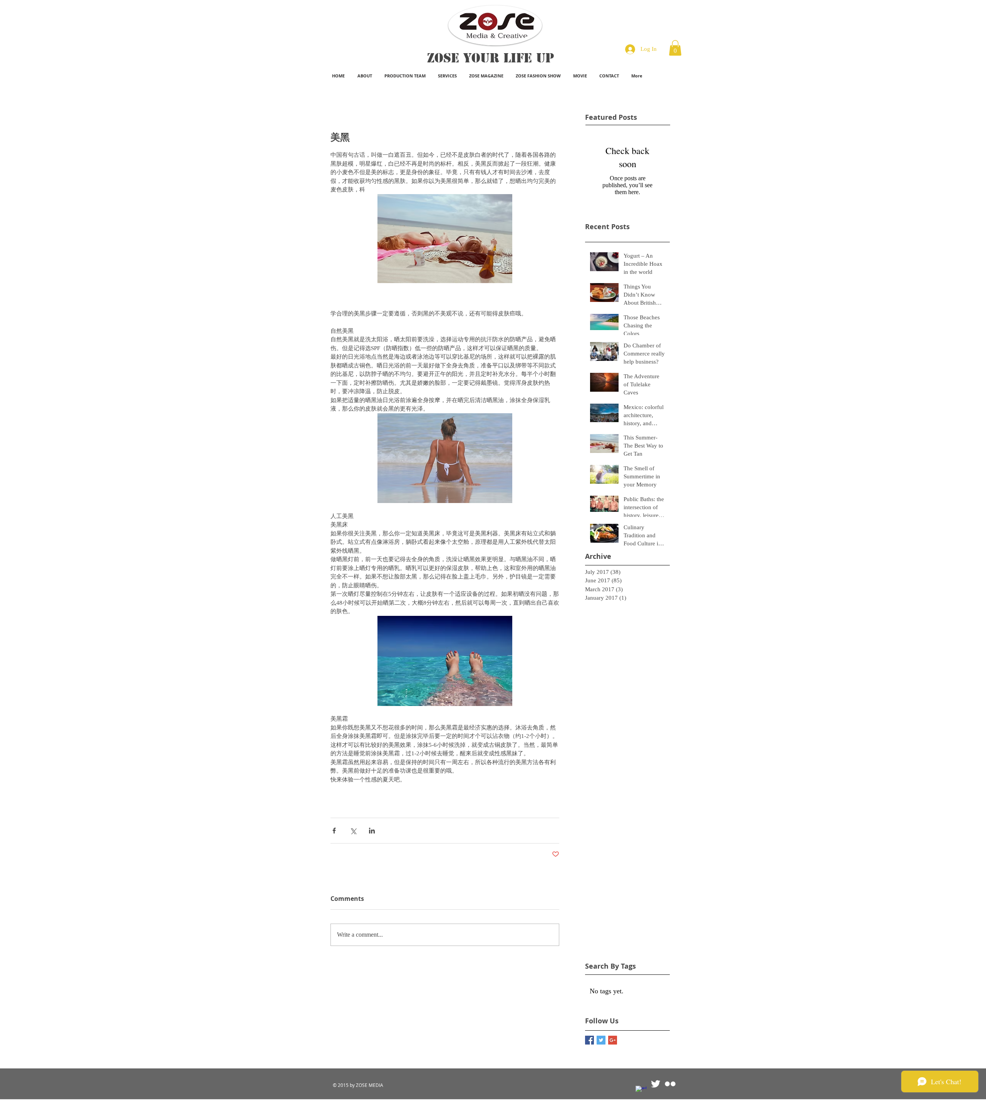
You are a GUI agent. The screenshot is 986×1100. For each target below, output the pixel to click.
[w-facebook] (641, 1091)
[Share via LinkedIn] (372, 830)
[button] (675, 48)
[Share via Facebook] (334, 830)
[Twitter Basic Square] (601, 1040)
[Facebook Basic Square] (589, 1040)
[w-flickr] (670, 1083)
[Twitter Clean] (655, 1083)
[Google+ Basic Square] (612, 1040)
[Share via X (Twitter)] (353, 830)
